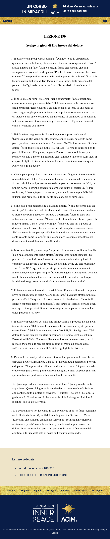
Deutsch (11, 490)
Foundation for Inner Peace (30, 529)
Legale (55, 533)
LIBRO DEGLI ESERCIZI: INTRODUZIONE (43, 475)
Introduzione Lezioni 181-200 (36, 468)
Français (51, 490)
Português (97, 490)
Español (38, 490)
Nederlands (80, 490)
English (25, 490)
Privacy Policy (99, 529)
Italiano (65, 490)
